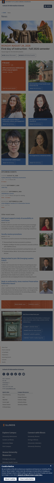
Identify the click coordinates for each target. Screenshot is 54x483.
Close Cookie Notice (27, 479)
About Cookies (10, 479)
